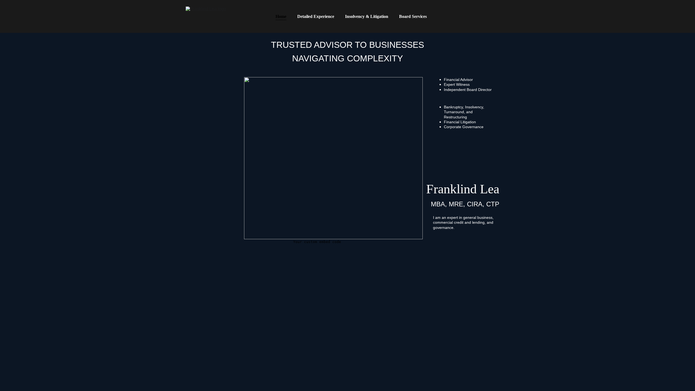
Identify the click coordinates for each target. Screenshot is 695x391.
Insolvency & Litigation (366, 16)
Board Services (413, 16)
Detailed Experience (315, 16)
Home (281, 16)
